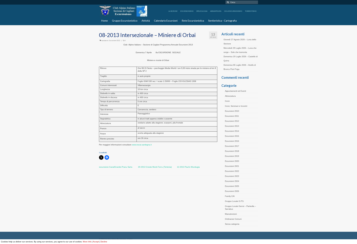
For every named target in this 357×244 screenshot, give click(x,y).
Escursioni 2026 (232, 191)
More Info (87, 242)
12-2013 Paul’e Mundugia (188, 167)
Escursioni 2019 (232, 156)
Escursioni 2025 (232, 186)
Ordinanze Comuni (233, 219)
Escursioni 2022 (232, 171)
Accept (96, 242)
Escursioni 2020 (232, 161)
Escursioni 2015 (232, 136)
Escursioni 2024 (232, 181)
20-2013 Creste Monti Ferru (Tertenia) (155, 167)
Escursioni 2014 (232, 131)
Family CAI (230, 196)
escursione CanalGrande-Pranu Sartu (115, 167)
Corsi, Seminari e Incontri (236, 106)
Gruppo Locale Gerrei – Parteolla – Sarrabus (240, 207)
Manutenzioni (231, 214)
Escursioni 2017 (232, 146)
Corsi (227, 101)
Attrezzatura (230, 96)
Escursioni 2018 (232, 151)
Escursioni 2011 (232, 116)
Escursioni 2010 (232, 111)
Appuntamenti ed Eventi (235, 91)
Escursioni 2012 (232, 121)
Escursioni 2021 (232, 166)
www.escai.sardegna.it (142, 145)
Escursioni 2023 (232, 176)
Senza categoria (232, 224)
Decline (104, 242)
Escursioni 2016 (232, 141)
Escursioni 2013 (114, 40)
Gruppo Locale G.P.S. (234, 201)
